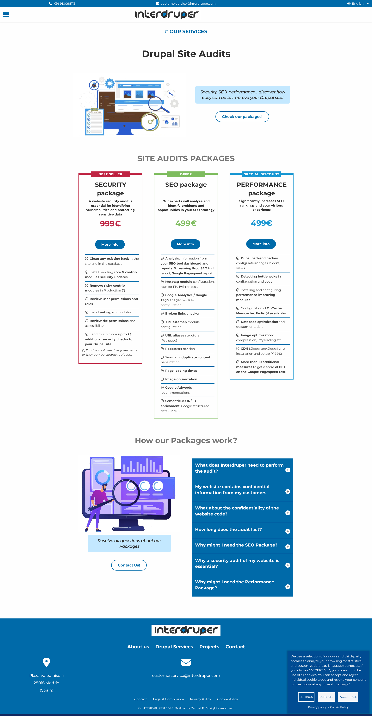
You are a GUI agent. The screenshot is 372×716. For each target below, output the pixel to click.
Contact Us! (129, 565)
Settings (306, 696)
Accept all (348, 696)
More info (110, 244)
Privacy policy (317, 707)
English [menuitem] (358, 3)
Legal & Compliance (168, 699)
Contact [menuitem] (235, 646)
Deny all (326, 696)
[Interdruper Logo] (186, 630)
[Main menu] (6, 14)
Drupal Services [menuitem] (174, 646)
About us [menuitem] (138, 646)
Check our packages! (242, 116)
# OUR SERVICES (186, 31)
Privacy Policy (200, 699)
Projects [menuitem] (209, 646)
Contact (140, 699)
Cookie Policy (339, 707)
